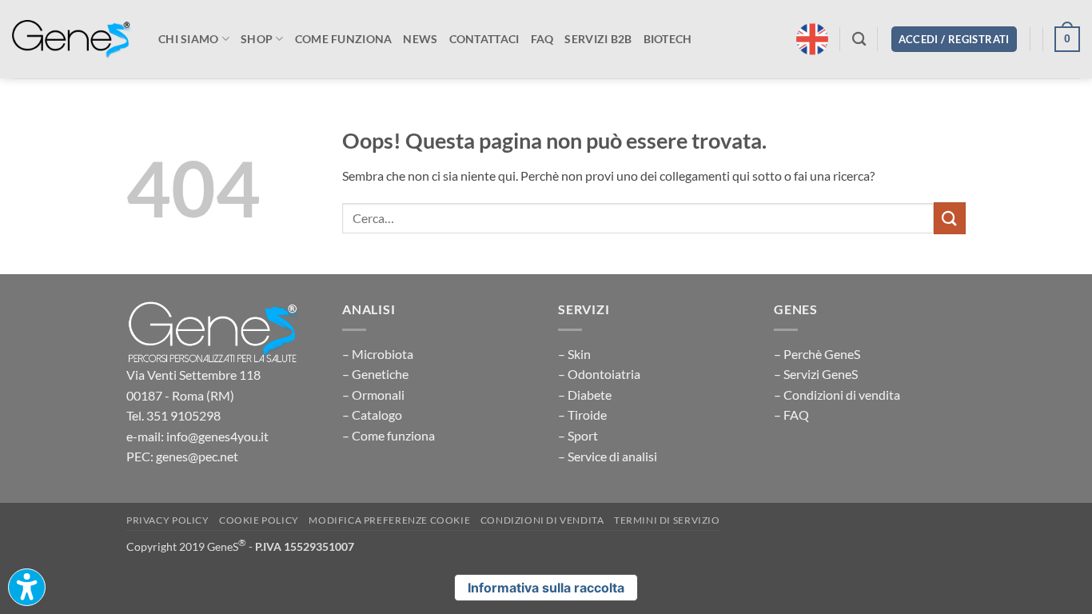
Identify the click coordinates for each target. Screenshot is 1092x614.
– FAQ (791, 414)
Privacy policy (167, 520)
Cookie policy (259, 520)
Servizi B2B (598, 39)
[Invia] (950, 217)
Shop (257, 39)
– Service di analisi (607, 456)
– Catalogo (372, 414)
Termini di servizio (667, 520)
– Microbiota (377, 353)
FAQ (542, 39)
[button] (954, 39)
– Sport (578, 435)
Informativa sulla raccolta (546, 588)
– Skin (574, 353)
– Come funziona (388, 435)
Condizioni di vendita (542, 520)
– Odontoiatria (599, 373)
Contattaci (484, 39)
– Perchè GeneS (817, 353)
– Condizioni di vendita (837, 394)
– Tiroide (582, 414)
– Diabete (585, 394)
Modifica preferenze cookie (389, 520)
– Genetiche (375, 373)
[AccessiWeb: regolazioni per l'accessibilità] (27, 587)
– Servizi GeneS (816, 373)
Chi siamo (188, 39)
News (420, 39)
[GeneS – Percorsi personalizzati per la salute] (72, 39)
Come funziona (344, 39)
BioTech (668, 39)
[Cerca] (859, 39)
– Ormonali (373, 394)
